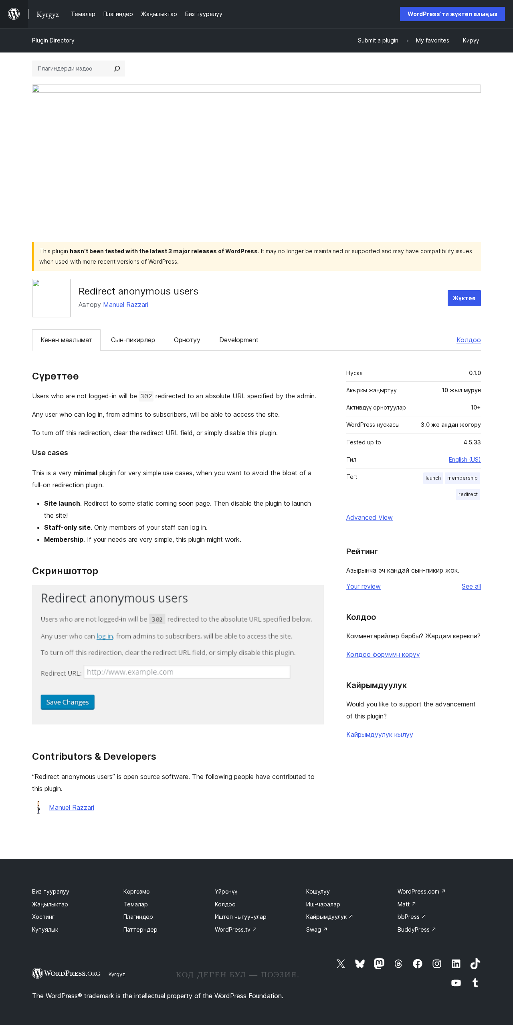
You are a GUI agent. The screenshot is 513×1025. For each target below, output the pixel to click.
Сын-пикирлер (133, 340)
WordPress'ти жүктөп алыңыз (452, 13)
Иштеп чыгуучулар (241, 916)
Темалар (135, 904)
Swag (317, 929)
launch (433, 478)
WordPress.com (422, 891)
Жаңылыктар (50, 904)
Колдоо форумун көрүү (383, 654)
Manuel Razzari (125, 305)
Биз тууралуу (50, 891)
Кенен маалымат (66, 340)
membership (462, 478)
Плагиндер (138, 916)
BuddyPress (417, 929)
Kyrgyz (117, 974)
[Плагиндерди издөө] (117, 69)
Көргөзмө (136, 891)
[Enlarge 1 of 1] (313, 596)
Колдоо (468, 340)
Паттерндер (140, 929)
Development (239, 340)
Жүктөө (464, 298)
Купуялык (45, 929)
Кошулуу (318, 891)
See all (471, 586)
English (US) (465, 459)
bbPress (412, 916)
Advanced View (369, 517)
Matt (407, 904)
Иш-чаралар (323, 904)
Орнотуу (187, 340)
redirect (468, 494)
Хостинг (43, 916)
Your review (363, 586)
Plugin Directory (53, 40)
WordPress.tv (236, 929)
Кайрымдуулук (329, 916)
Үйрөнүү (226, 891)
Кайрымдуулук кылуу (379, 734)
